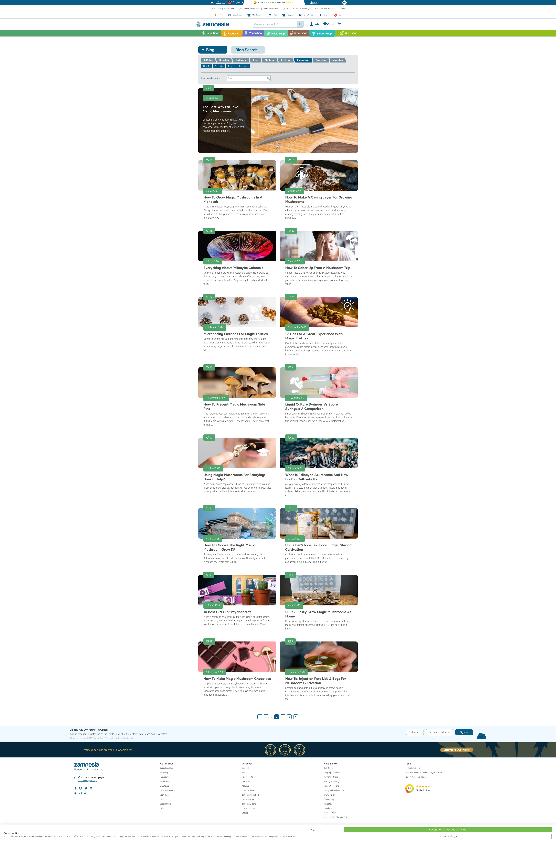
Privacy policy (316, 830)
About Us (245, 786)
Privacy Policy (110, 738)
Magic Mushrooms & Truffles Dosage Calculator (423, 772)
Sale (161, 808)
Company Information (332, 772)
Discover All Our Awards (457, 749)
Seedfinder (246, 768)
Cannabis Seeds (166, 768)
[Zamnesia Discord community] (85, 793)
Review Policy (328, 799)
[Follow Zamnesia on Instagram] (80, 788)
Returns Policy (329, 795)
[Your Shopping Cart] (341, 24)
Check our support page (87, 780)
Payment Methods (330, 777)
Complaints (328, 808)
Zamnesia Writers (249, 799)
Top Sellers (246, 781)
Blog (243, 772)
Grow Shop (164, 795)
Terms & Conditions (331, 786)
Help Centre (328, 768)
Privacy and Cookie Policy (333, 790)
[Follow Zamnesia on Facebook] (75, 788)
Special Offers (165, 804)
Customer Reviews (249, 790)
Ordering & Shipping (331, 781)
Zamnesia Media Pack (250, 795)
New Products (247, 777)
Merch (162, 799)
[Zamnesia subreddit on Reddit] (80, 793)
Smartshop (164, 786)
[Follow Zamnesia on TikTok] (75, 793)
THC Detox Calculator (413, 768)
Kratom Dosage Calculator (415, 777)
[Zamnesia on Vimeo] (85, 788)
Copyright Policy (329, 813)
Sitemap (245, 813)
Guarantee (327, 804)
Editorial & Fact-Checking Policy (336, 817)
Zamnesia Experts (249, 804)
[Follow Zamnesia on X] (90, 788)
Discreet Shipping (248, 808)
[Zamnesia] (221, 24)
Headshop (164, 772)
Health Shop (165, 781)
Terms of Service (123, 738)
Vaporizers (164, 777)
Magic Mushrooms (167, 790)
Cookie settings (448, 836)
